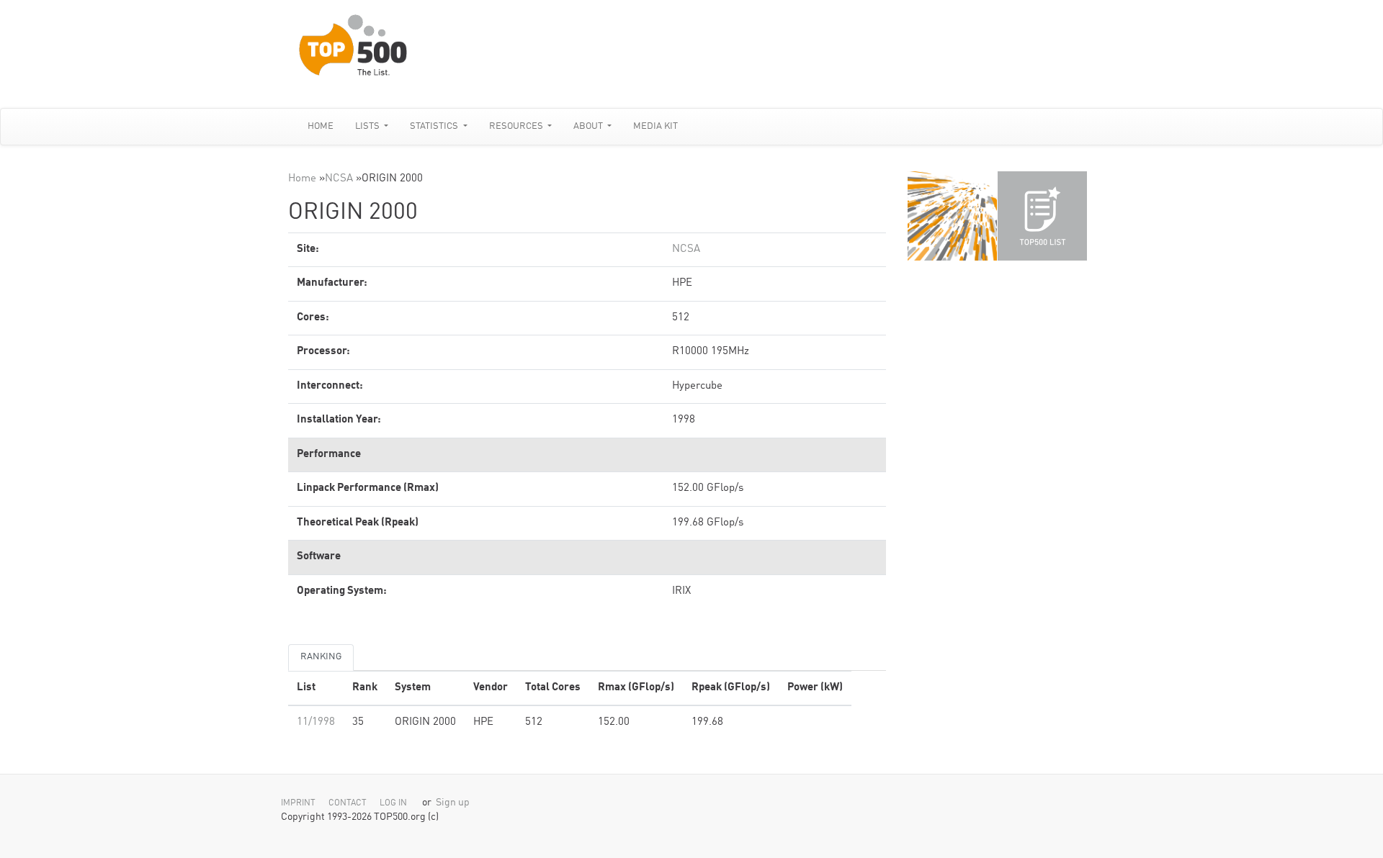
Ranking (320, 656)
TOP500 (952, 216)
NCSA (339, 178)
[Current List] (1042, 216)
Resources (517, 126)
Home (321, 126)
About (589, 126)
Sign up (453, 803)
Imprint (298, 803)
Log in (393, 803)
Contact (347, 803)
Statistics (435, 126)
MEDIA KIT (655, 126)
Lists (368, 126)
